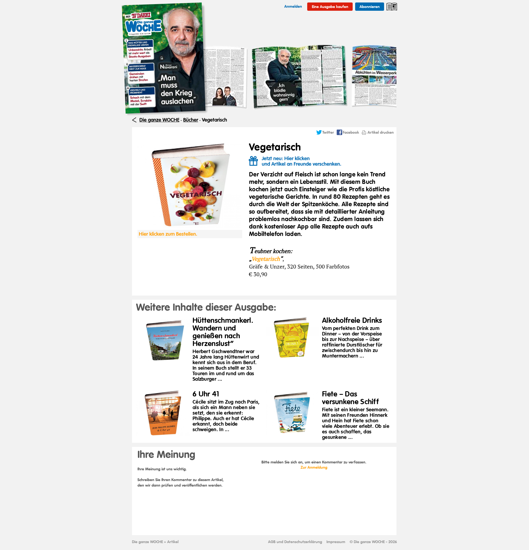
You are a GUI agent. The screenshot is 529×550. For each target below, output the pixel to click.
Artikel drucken (381, 132)
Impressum (335, 541)
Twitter (328, 132)
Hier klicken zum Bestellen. (168, 234)
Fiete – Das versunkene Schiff (350, 398)
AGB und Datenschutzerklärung (295, 541)
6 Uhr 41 (206, 394)
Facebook (351, 132)
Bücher (190, 120)
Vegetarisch (214, 120)
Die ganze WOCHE (159, 120)
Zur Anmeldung (314, 467)
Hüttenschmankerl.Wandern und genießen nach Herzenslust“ (223, 331)
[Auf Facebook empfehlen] (339, 133)
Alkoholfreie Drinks (352, 320)
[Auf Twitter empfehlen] (319, 133)
